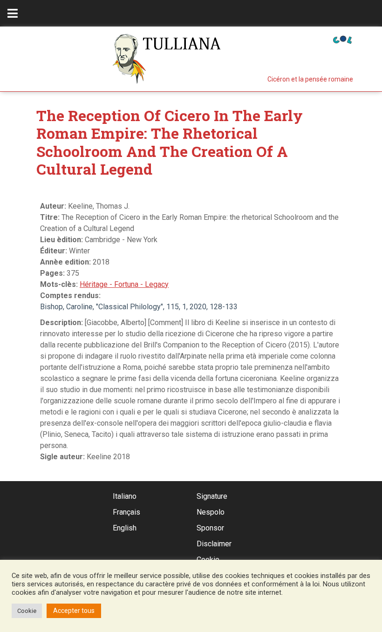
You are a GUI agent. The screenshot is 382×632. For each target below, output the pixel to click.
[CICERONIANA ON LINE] (342, 38)
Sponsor (210, 527)
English (124, 527)
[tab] (12, 13)
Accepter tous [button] (74, 610)
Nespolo (211, 512)
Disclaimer (214, 543)
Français (126, 512)
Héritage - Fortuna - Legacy (124, 284)
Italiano (124, 496)
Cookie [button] (26, 610)
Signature (212, 496)
